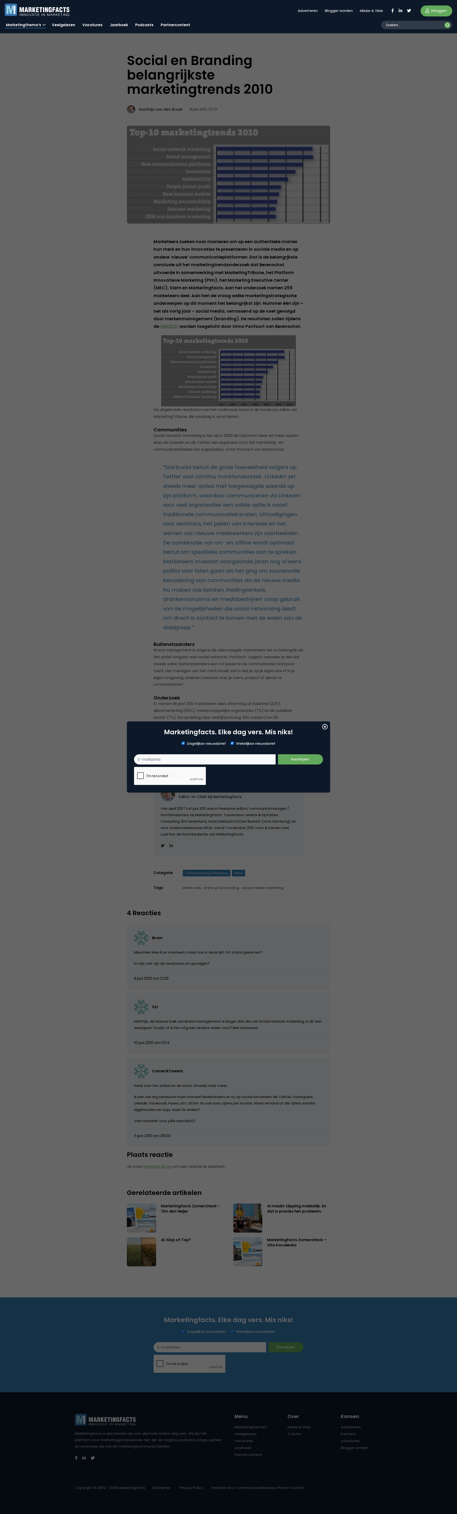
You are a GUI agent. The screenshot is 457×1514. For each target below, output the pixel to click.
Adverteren (308, 10)
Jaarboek (119, 24)
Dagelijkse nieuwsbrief (206, 743)
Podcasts (144, 24)
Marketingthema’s (23, 24)
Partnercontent (175, 24)
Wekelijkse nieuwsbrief (255, 743)
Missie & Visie (371, 10)
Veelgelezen (63, 24)
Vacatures (92, 24)
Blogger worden (339, 10)
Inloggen (438, 10)
